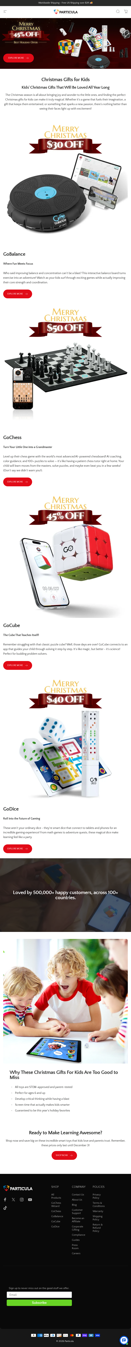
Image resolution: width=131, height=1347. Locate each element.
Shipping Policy (97, 1218)
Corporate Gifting (77, 1228)
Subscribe (39, 1303)
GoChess (56, 1211)
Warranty (98, 1211)
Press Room (75, 1247)
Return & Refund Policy (98, 1227)
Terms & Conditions (99, 1205)
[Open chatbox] (123, 1340)
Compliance (78, 1234)
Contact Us (78, 1194)
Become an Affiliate (78, 1220)
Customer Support (77, 1212)
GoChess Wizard (56, 1205)
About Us (77, 1199)
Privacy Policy (97, 1196)
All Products (56, 1196)
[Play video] (65, 896)
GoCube (55, 1221)
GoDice (55, 1226)
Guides (76, 1240)
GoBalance (57, 1216)
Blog (74, 1204)
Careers (76, 1253)
